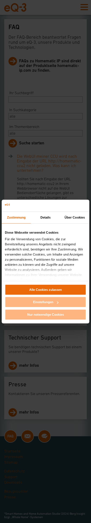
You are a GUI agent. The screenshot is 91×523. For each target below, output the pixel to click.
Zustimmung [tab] (16, 217)
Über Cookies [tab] (75, 217)
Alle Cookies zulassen (45, 289)
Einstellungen (43, 302)
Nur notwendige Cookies (45, 314)
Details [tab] (45, 217)
